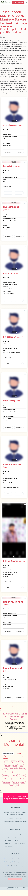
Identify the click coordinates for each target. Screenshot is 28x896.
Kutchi (23, 782)
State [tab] (12, 756)
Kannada (22, 769)
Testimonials (7, 840)
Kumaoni (16, 782)
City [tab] (4, 756)
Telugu (5, 769)
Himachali (14, 775)
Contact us (7, 835)
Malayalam (13, 769)
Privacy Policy (8, 843)
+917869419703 (17, 818)
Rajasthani (14, 772)
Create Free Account (15, 879)
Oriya (21, 772)
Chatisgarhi (6, 782)
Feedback (18, 835)
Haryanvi (5, 775)
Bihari (6, 772)
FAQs (16, 838)
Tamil (21, 765)
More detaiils (19, 152)
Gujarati (13, 762)
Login (14, 2)
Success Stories (8, 846)
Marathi (7, 765)
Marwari (14, 779)
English (7, 779)
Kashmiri (22, 775)
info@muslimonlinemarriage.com (17, 821)
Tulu (17, 786)
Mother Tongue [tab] (8, 753)
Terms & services (20, 843)
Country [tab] (20, 756)
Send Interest (8, 152)
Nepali (11, 786)
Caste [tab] (19, 753)
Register (20, 2)
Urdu (21, 779)
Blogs (16, 840)
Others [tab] (5, 758)
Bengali (20, 762)
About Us (6, 838)
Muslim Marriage (17, 888)
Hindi (6, 762)
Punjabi (14, 765)
